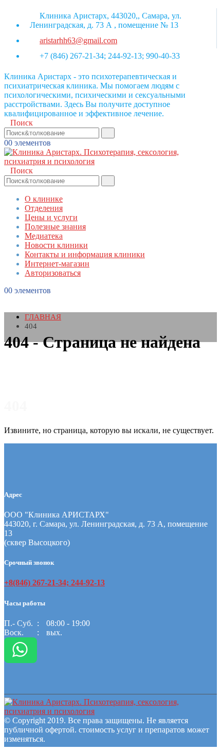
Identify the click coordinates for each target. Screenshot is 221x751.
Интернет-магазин (57, 263)
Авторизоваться (53, 273)
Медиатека (44, 235)
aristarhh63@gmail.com (78, 40)
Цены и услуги (51, 217)
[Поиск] (108, 133)
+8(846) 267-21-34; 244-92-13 (54, 582)
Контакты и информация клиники (85, 254)
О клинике (44, 198)
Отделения (44, 208)
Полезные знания (55, 226)
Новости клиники (56, 245)
